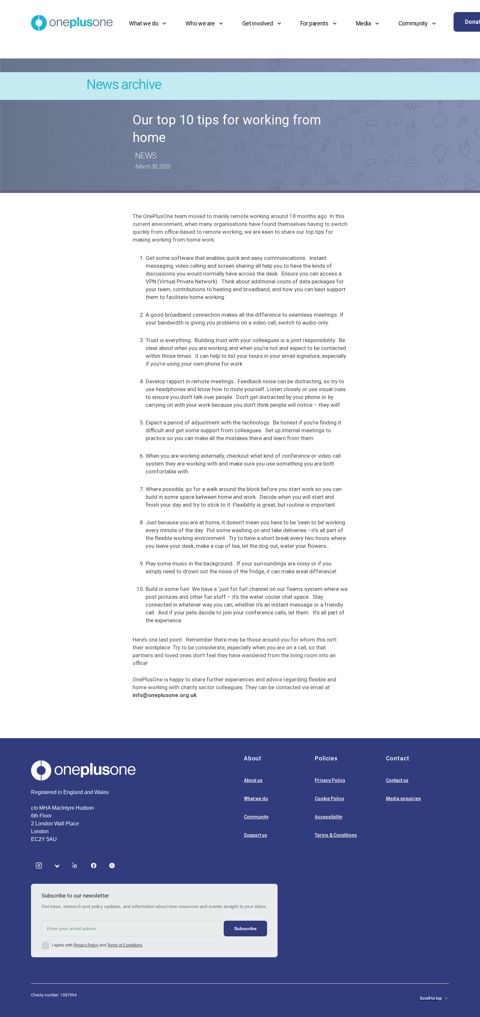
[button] (148, 23)
